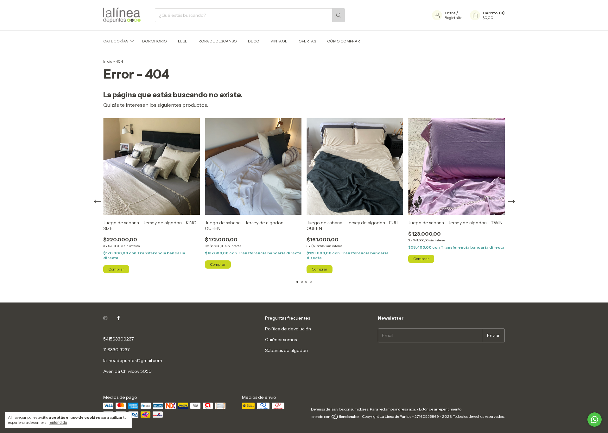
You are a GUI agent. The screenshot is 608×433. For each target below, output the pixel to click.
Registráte (453, 17)
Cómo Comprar (343, 41)
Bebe (182, 41)
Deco (253, 41)
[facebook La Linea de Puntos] (118, 318)
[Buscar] (338, 15)
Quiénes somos (281, 339)
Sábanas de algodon (286, 350)
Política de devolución (288, 329)
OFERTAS (307, 41)
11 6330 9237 (116, 350)
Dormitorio (154, 41)
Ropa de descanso (218, 41)
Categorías (115, 41)
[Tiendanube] (335, 418)
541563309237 (118, 339)
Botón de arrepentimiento (440, 409)
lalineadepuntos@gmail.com (132, 360)
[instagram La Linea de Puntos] (105, 318)
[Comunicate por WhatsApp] (594, 419)
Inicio (107, 61)
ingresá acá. (405, 409)
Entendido (58, 422)
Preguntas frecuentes (287, 318)
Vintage (279, 41)
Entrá (450, 12)
